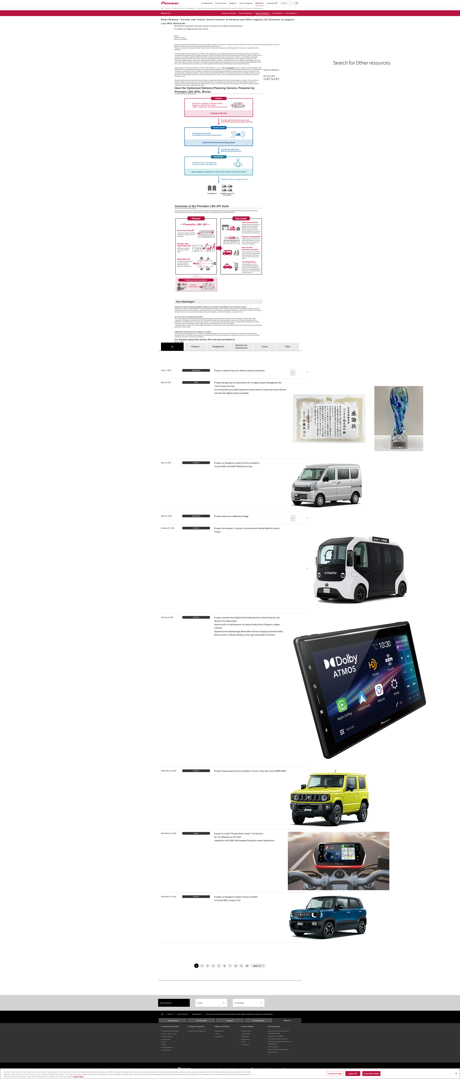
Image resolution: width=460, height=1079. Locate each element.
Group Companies (196, 1026)
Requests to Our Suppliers (276, 1036)
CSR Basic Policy (246, 1031)
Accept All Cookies (371, 1073)
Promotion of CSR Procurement (277, 1039)
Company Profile (167, 1036)
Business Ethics (166, 1050)
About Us (259, 3)
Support (233, 3)
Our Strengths (246, 3)
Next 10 (257, 965)
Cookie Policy (78, 1076)
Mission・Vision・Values (169, 1034)
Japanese (271, 3)
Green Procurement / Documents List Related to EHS (279, 1042)
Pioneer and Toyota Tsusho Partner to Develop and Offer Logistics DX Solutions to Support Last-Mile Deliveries (230, 8)
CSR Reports (245, 1036)
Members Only (272, 1052)
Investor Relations (167, 1047)
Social (243, 1042)
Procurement (274, 1026)
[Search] (297, 3)
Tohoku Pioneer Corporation (197, 1031)
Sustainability (248, 1026)
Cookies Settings (335, 1073)
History (164, 1044)
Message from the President (170, 1031)
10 (247, 965)
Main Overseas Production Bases (278, 1049)
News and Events (178, 8)
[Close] (456, 1073)
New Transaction (273, 1047)
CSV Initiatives (246, 1034)
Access (164, 1042)
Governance (245, 1044)
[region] (230, 1073)
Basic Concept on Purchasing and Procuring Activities (278, 1032)
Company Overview (170, 1026)
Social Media (239, 1003)
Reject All (353, 1073)
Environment (246, 1039)
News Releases (190, 8)
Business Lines (166, 1039)
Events (199, 1003)
